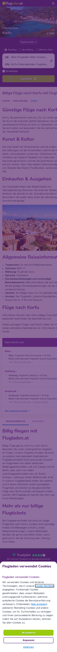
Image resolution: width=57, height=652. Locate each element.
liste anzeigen (39, 604)
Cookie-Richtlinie (44, 585)
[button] (28, 647)
